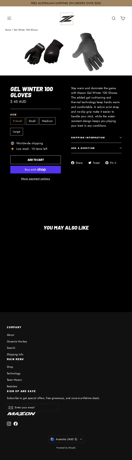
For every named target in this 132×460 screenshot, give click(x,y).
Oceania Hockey (17, 341)
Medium (47, 121)
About (10, 335)
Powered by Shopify (66, 447)
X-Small (17, 121)
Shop (10, 367)
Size (13, 114)
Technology (13, 373)
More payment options (35, 179)
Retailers (12, 386)
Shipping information (88, 137)
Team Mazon (14, 380)
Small (32, 121)
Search (11, 348)
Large (16, 131)
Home (8, 29)
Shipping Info (15, 354)
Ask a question (83, 147)
